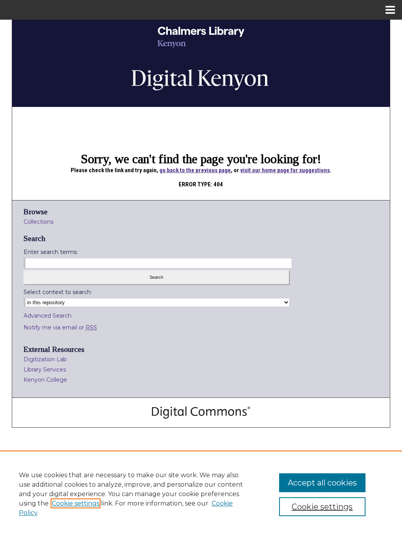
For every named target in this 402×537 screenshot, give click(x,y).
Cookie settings (75, 503)
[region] (201, 494)
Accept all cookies (322, 482)
